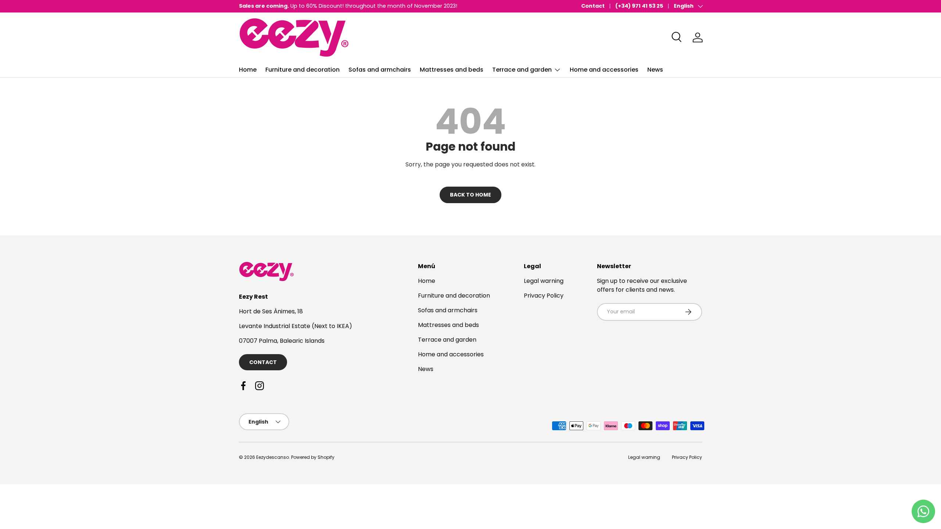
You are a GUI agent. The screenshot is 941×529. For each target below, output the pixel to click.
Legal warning (543, 281)
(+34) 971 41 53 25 (639, 6)
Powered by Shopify (312, 457)
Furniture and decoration (302, 69)
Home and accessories (604, 69)
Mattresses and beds (451, 69)
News (655, 69)
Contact (593, 6)
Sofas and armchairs (379, 69)
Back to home (470, 194)
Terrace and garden (522, 69)
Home (248, 69)
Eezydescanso (272, 457)
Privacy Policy (543, 295)
